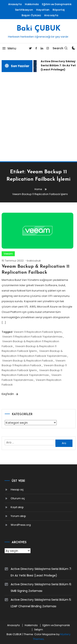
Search (58, 48)
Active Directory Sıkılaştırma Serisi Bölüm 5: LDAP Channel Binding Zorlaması (41, 603)
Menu (12, 48)
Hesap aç (17, 489)
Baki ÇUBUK (39, 28)
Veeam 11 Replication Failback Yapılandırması (32, 337)
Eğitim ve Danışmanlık (56, 4)
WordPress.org (21, 525)
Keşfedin (8, 394)
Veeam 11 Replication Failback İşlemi (38, 332)
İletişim (38, 629)
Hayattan (42, 10)
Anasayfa (15, 4)
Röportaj (58, 10)
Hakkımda (32, 4)
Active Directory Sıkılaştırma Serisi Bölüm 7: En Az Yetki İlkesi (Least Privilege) (41, 572)
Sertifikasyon (24, 10)
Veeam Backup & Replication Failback (27, 361)
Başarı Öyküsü (31, 15)
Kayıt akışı (17, 507)
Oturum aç (18, 498)
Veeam (8, 253)
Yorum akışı (18, 516)
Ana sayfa (51, 15)
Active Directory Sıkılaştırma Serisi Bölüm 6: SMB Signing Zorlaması (41, 587)
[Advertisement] (38, 116)
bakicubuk (34, 261)
